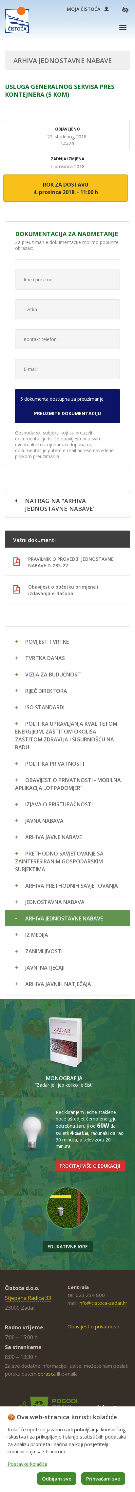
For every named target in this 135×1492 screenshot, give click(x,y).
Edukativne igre (68, 1246)
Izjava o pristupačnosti (59, 804)
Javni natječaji (45, 967)
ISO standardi (45, 707)
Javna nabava (44, 820)
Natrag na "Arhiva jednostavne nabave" (60, 505)
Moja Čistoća (85, 9)
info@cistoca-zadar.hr (103, 1303)
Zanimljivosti (44, 951)
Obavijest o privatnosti (93, 1326)
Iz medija (36, 934)
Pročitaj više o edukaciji (90, 1166)
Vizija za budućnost (53, 674)
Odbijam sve (56, 1478)
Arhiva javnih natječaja (58, 984)
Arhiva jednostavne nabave (64, 918)
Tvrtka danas (45, 658)
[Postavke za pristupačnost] (125, 10)
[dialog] (67, 1449)
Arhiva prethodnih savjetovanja (71, 885)
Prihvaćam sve (103, 1478)
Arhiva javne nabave (53, 837)
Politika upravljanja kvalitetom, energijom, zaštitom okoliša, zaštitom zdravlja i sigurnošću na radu (67, 735)
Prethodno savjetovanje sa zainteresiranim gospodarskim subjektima (59, 861)
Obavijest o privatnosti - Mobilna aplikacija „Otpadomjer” (68, 784)
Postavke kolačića (27, 1464)
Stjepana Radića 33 (28, 1297)
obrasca (47, 1373)
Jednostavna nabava (55, 902)
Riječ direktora (46, 691)
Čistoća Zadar (17, 20)
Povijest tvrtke (47, 641)
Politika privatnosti (54, 763)
